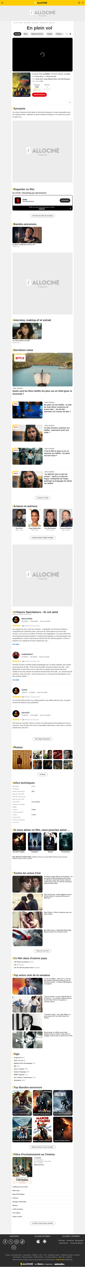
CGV (45, 1255)
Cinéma (20, 22)
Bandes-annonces (24, 224)
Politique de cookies (54, 1255)
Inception (34, 852)
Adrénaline (19, 1080)
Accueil (15, 22)
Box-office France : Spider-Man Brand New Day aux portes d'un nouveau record (57, 931)
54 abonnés (25, 715)
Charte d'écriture (38, 1257)
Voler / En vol (19, 1060)
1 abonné (24, 692)
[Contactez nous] (14, 1247)
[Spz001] (15, 690)
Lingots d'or (19, 1057)
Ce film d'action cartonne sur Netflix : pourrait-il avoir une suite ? (57, 430)
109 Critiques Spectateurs (42, 739)
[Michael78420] (15, 619)
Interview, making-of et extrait (32, 320)
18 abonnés (25, 657)
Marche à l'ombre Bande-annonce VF (42, 1140)
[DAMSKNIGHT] (15, 655)
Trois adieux (16, 1213)
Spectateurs (37, 84)
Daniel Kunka (51, 76)
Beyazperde (79, 1240)
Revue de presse (27, 1257)
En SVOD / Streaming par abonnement (29, 193)
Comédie (67, 74)
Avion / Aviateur (21, 1069)
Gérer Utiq (61, 1257)
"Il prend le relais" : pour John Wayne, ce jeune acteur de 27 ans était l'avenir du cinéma (57, 1016)
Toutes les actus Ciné (42, 951)
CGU (40, 1255)
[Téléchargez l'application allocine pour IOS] (39, 1241)
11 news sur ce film (42, 498)
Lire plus (15, 644)
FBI (17, 1066)
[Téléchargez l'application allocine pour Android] (46, 1241)
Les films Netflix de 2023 (21, 340)
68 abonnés (25, 621)
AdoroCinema (63, 1243)
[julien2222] (15, 713)
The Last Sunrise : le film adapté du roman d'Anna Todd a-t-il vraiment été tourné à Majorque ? (58, 896)
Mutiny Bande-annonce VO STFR (63, 1114)
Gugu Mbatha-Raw (50, 79)
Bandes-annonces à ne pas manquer (42, 1147)
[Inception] (34, 841)
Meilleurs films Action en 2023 (22, 858)
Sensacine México (76, 1243)
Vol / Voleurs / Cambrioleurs (25, 1077)
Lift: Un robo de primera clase (27, 967)
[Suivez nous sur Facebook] (5, 1241)
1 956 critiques (34, 621)
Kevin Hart (39, 79)
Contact (7, 1255)
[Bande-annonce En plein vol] (21, 84)
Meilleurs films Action (60, 857)
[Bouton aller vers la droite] (70, 34)
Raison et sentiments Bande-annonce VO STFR (22, 1114)
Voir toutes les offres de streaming (42, 215)
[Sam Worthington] (50, 518)
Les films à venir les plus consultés (42, 1223)
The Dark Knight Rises (20, 852)
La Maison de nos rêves (20, 1187)
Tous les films (27, 22)
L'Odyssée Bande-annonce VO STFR (63, 1140)
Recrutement (27, 1255)
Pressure (15, 1198)
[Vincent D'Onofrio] (66, 518)
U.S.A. (34, 786)
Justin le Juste (17, 1216)
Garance (15, 1205)
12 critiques (32, 692)
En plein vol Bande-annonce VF (23, 244)
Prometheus (65, 852)
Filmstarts (61, 1240)
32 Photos (43, 774)
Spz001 (24, 690)
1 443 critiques (34, 715)
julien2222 (26, 713)
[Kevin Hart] (19, 518)
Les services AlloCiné (51, 1257)
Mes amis (47, 84)
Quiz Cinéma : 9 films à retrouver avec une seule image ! (57, 913)
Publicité (34, 1255)
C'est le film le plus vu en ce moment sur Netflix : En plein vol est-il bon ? (57, 453)
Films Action (35, 22)
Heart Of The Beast (18, 1194)
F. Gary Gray (38, 76)
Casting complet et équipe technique (42, 537)
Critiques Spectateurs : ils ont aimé (35, 612)
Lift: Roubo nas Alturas (23, 962)
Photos (18, 747)
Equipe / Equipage (21, 1072)
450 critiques (34, 657)
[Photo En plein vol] (22, 759)
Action (60, 74)
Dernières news (23, 350)
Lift (19, 965)
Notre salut (15, 1190)
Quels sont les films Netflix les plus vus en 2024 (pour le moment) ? (42, 392)
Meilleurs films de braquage (24, 1063)
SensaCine (70, 1240)
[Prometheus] (66, 841)
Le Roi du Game (17, 1209)
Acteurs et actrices (25, 506)
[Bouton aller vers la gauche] (67, 34)
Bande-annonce (39, 1165)
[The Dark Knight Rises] (19, 841)
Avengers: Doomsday (19, 1201)
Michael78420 (27, 619)
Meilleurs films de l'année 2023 (42, 857)
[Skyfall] (50, 841)
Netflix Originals (21, 1074)
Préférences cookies (67, 1255)
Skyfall (50, 852)
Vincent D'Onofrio (66, 528)
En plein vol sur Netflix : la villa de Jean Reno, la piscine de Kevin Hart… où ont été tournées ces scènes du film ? (58, 408)
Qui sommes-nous (16, 1255)
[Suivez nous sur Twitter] (11, 1241)
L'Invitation (37, 1158)
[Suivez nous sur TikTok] (22, 1241)
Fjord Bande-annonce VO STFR (22, 1140)
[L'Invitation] (22, 1170)
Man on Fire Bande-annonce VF (42, 1114)
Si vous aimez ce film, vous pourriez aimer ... (41, 829)
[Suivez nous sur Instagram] (17, 1241)
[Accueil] (41, 2)
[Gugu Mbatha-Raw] (34, 518)
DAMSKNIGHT (27, 654)
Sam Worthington (64, 79)
